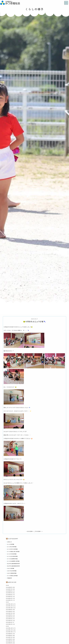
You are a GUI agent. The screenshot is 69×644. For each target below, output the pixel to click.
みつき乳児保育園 (11, 546)
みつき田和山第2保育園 (13, 551)
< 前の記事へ (30, 531)
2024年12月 (9, 628)
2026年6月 (9, 591)
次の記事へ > (39, 531)
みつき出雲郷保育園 (12, 558)
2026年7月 (9, 589)
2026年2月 (9, 598)
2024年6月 (9, 639)
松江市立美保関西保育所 (13, 563)
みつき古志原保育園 (12, 556)
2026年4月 (9, 594)
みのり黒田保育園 (11, 573)
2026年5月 (9, 592)
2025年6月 (9, 615)
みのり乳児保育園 (11, 570)
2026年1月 (9, 600)
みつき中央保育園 (11, 554)
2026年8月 (9, 587)
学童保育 (9, 578)
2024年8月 (9, 635)
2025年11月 (9, 605)
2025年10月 (9, 607)
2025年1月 (9, 624)
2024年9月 (9, 633)
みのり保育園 (10, 568)
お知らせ (9, 542)
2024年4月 (9, 642)
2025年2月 (9, 622)
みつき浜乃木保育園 (12, 549)
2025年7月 (9, 613)
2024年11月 (9, 630)
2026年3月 (9, 596)
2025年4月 (9, 618)
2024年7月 (9, 637)
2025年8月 (9, 611)
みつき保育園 (10, 544)
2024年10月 (9, 631)
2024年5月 (9, 641)
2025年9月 (9, 609)
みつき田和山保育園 (12, 575)
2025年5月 (9, 617)
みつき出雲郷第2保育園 (13, 561)
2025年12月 (9, 604)
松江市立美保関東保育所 (13, 566)
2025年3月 (9, 620)
